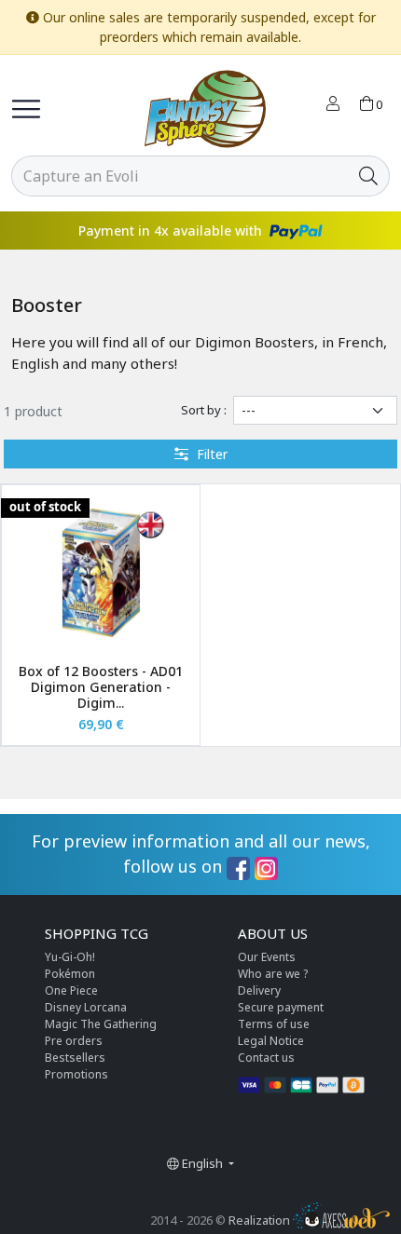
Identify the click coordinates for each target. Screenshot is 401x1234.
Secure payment (281, 1007)
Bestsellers (75, 1057)
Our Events (267, 957)
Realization (260, 1220)
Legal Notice (271, 1041)
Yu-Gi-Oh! (70, 957)
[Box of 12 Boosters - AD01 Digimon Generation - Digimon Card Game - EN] (100, 573)
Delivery (259, 990)
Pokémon (70, 974)
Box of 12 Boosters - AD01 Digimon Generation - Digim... (101, 687)
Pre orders (74, 1041)
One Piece (71, 990)
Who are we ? (273, 974)
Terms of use (274, 1024)
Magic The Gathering (101, 1024)
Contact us (266, 1057)
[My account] (333, 105)
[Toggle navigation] (26, 109)
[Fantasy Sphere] (205, 109)
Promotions (76, 1074)
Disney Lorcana (86, 1007)
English (202, 1163)
